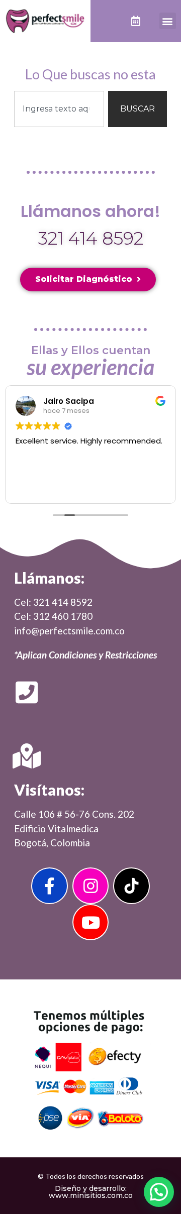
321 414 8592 (90, 238)
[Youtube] (90, 922)
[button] (167, 21)
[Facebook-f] (49, 885)
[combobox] (59, 109)
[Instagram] (90, 885)
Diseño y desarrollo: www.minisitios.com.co (91, 1192)
